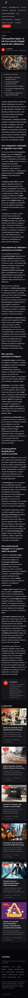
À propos (18, 22)
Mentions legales (12, 977)
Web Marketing (14, 7)
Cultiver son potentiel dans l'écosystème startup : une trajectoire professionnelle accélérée (12, 925)
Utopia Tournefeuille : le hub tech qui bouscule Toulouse (13, 729)
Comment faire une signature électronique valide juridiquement (11, 883)
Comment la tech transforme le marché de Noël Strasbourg (13, 844)
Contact (6, 26)
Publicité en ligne (8, 16)
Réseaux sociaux (7, 22)
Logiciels (5, 10)
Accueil (4, 7)
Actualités (22, 10)
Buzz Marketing (7, 19)
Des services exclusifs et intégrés (14, 86)
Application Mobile (8, 13)
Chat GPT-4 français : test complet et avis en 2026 (12, 805)
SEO (17, 13)
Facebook (17, 19)
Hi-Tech (23, 7)
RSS (19, 977)
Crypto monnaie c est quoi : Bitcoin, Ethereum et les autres (14, 767)
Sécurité (13, 10)
